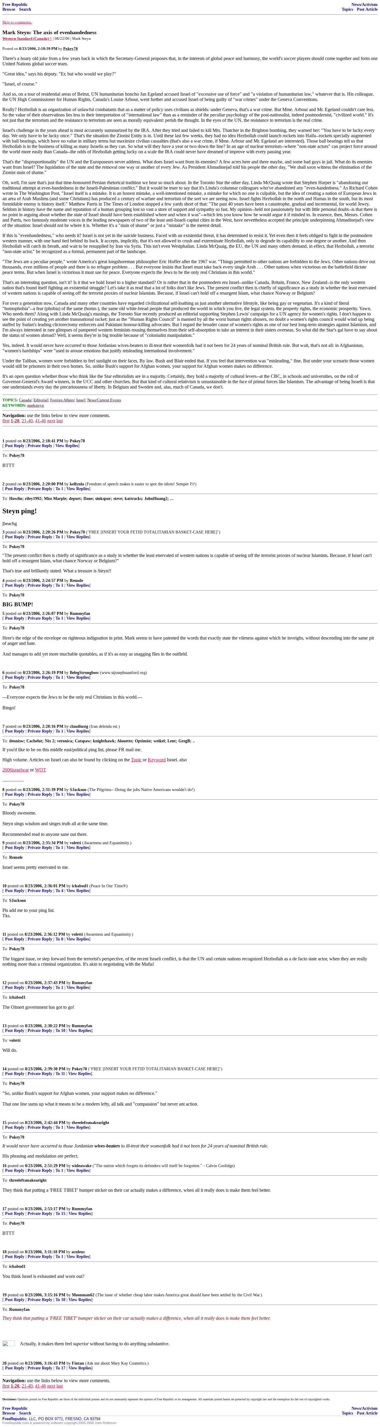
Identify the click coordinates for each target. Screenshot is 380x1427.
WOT (40, 769)
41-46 (40, 420)
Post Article (367, 9)
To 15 (60, 1213)
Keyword (157, 759)
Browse (8, 9)
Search (25, 9)
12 (4, 983)
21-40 (27, 420)
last (59, 420)
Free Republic (15, 4)
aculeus (78, 1252)
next (51, 420)
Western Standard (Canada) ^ (27, 38)
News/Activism (365, 4)
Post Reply (14, 445)
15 (4, 1122)
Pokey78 (77, 441)
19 (4, 1295)
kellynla (77, 484)
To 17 (60, 1368)
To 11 (60, 1073)
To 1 (59, 489)
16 (4, 1166)
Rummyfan (80, 613)
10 (4, 886)
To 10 (60, 1030)
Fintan (78, 1363)
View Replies (67, 445)
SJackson (78, 789)
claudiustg (79, 726)
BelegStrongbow (84, 672)
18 (4, 1252)
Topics (347, 9)
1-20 (15, 420)
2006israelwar (15, 769)
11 (4, 934)
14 (4, 1069)
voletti (75, 843)
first (6, 420)
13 (4, 1026)
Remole (76, 580)
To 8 (59, 939)
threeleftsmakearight (90, 1122)
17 (4, 1209)
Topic (136, 759)
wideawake (81, 1166)
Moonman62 (83, 1295)
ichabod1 (80, 886)
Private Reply (40, 445)
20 (4, 1363)
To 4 (59, 890)
